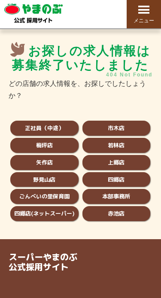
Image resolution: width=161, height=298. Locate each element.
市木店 (116, 128)
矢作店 (44, 162)
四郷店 (116, 179)
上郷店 (116, 162)
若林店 (116, 145)
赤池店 (116, 213)
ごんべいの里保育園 (44, 196)
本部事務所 (116, 196)
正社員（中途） (44, 128)
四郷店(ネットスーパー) (44, 213)
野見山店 (44, 179)
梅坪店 (44, 145)
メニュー (144, 21)
